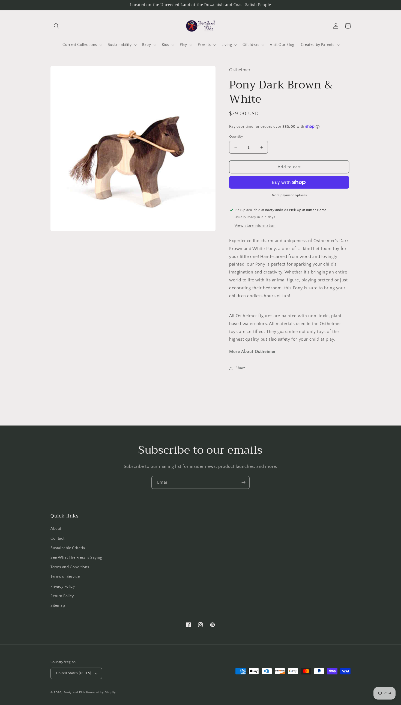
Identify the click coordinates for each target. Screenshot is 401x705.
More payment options (289, 195)
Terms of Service (65, 577)
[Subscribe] (243, 482)
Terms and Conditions (69, 567)
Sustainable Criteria (67, 548)
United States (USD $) (73, 673)
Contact (57, 538)
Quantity (236, 136)
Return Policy (62, 596)
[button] (56, 26)
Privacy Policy (62, 586)
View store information (255, 226)
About (55, 528)
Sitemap (57, 605)
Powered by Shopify (101, 692)
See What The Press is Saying (76, 557)
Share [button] (240, 368)
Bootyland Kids (74, 692)
